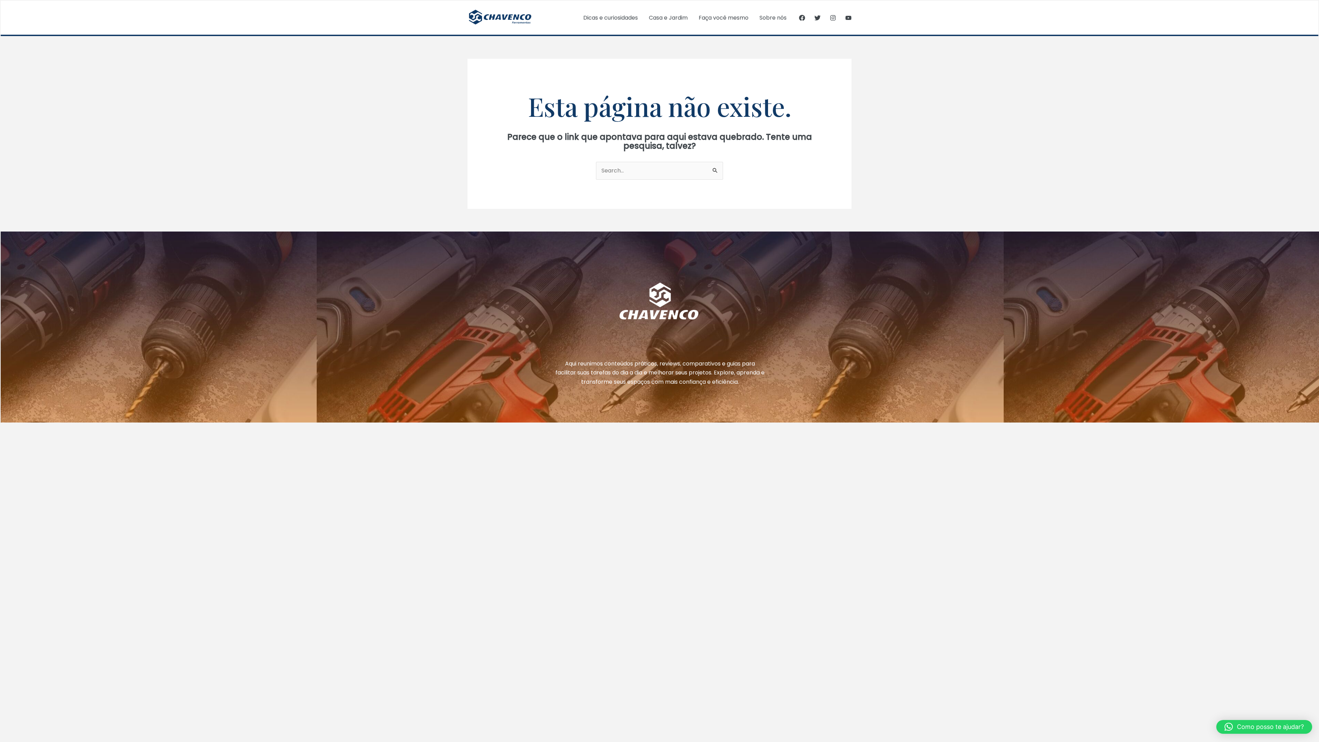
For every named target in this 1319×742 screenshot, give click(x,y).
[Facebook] (802, 18)
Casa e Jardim (668, 18)
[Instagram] (833, 18)
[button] (1264, 727)
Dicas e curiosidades (610, 18)
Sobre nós (773, 18)
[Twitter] (817, 18)
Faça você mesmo (723, 18)
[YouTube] (848, 18)
